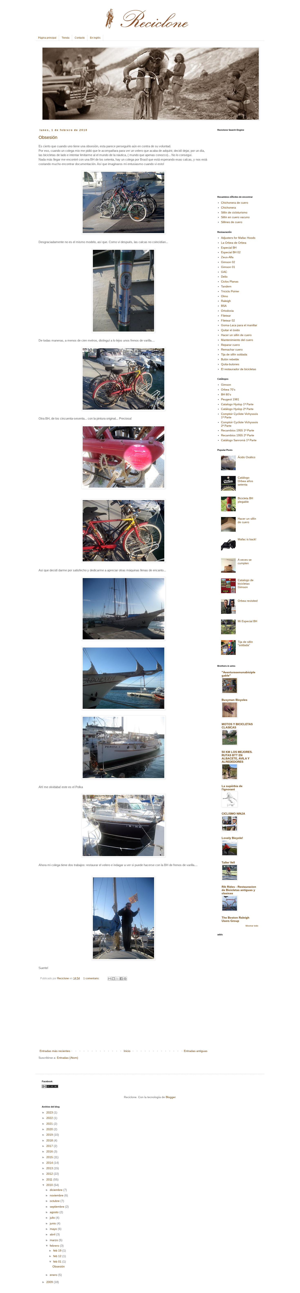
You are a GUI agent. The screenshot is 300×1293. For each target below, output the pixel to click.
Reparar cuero (230, 344)
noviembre (57, 1195)
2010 (50, 1185)
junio (53, 1223)
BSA (224, 305)
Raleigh (226, 301)
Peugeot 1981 (230, 399)
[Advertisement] (123, 1017)
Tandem (226, 286)
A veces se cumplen (245, 561)
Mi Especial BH (247, 621)
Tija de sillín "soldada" (245, 643)
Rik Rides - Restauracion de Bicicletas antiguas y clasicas (239, 890)
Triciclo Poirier (230, 291)
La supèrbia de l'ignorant (232, 787)
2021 (50, 1123)
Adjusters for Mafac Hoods (238, 237)
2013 (50, 1168)
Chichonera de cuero (234, 202)
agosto (54, 1212)
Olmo (224, 296)
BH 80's (226, 394)
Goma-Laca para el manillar (239, 325)
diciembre (56, 1189)
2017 (50, 1146)
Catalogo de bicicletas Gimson (245, 583)
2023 (50, 1112)
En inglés (95, 37)
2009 (50, 1282)
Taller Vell (228, 862)
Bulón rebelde (230, 359)
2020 (50, 1129)
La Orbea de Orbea (233, 242)
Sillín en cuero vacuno (235, 217)
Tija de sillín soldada (234, 354)
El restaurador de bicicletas (238, 369)
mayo (54, 1228)
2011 (49, 1179)
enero (54, 1274)
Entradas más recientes (55, 1051)
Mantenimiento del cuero (237, 340)
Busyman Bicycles (234, 699)
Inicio (127, 1051)
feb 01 (57, 1261)
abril (53, 1234)
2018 (50, 1140)
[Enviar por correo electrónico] (110, 979)
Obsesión (48, 137)
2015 (50, 1157)
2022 (50, 1118)
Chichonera (228, 207)
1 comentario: (91, 978)
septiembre (57, 1206)
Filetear (226, 315)
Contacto (80, 37)
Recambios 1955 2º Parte (237, 435)
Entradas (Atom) (67, 1057)
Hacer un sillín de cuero (236, 335)
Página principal (47, 37)
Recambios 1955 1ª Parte (237, 430)
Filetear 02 (228, 320)
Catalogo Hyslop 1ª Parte (237, 404)
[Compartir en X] (117, 979)
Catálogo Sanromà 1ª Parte (239, 440)
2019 (50, 1134)
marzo (54, 1240)
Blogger (171, 1097)
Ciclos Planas (229, 281)
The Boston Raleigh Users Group (235, 919)
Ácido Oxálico (246, 457)
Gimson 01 (228, 267)
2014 (50, 1162)
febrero (55, 1245)
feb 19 (57, 1250)
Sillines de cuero (231, 222)
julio (53, 1217)
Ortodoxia (227, 310)
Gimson (226, 384)
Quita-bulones (230, 364)
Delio (224, 276)
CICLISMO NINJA (233, 813)
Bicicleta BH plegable (245, 500)
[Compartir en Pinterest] (125, 979)
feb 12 (57, 1256)
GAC (224, 272)
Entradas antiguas (195, 1051)
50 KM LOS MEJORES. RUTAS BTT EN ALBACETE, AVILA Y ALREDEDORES (237, 756)
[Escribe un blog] (113, 979)
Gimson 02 (228, 262)
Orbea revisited (248, 600)
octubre (55, 1201)
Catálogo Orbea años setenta (245, 481)
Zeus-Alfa (227, 257)
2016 (50, 1151)
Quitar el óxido (230, 330)
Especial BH (229, 247)
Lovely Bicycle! (232, 838)
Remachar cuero (232, 349)
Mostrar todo (252, 926)
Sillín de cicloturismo (234, 212)
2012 (50, 1173)
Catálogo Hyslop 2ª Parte (237, 409)
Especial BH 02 (231, 252)
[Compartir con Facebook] (121, 979)
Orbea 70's (228, 389)
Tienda (65, 37)
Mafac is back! (247, 539)
